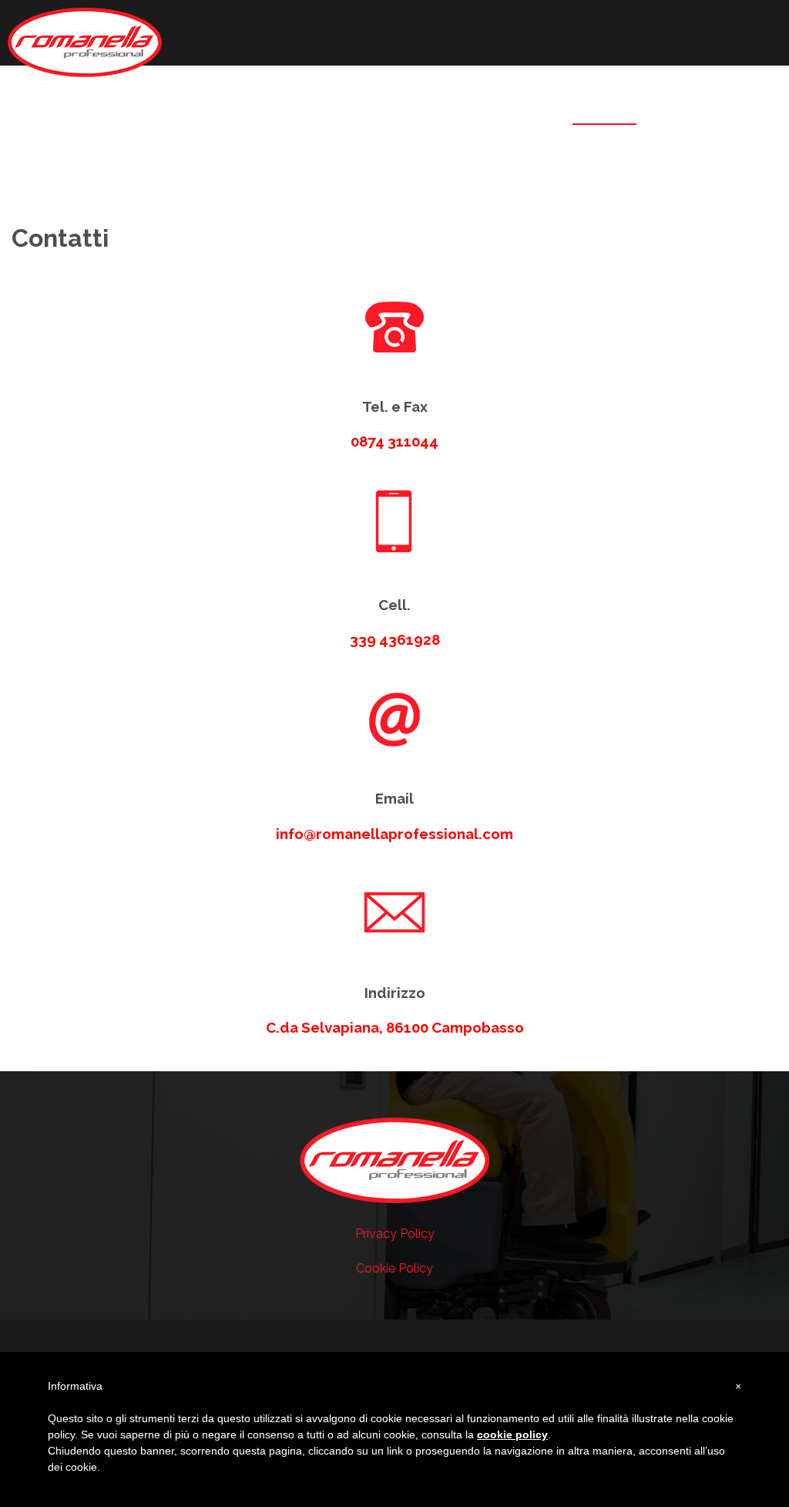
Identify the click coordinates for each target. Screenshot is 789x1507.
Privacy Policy (395, 1233)
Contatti (604, 108)
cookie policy (512, 1434)
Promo (528, 108)
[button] (722, 111)
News (676, 108)
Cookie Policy (394, 1268)
